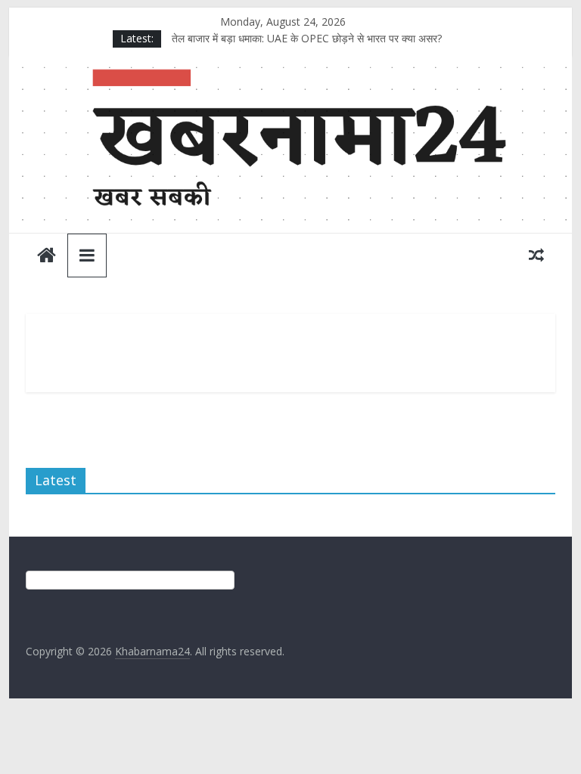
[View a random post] (536, 255)
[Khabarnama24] (291, 65)
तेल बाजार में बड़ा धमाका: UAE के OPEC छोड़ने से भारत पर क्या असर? (307, 38)
